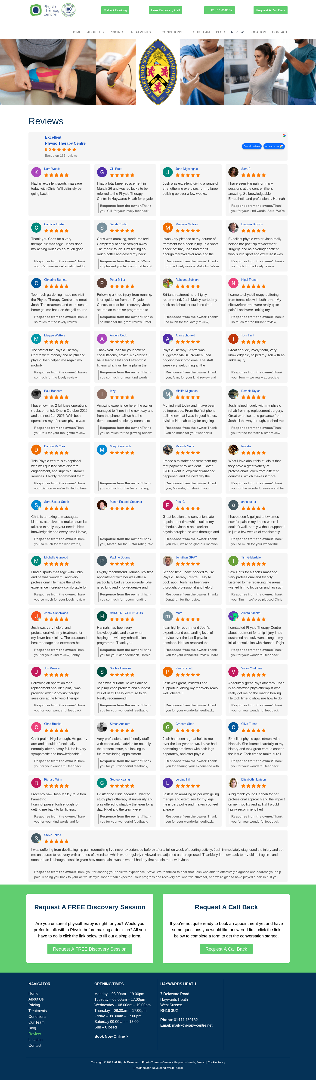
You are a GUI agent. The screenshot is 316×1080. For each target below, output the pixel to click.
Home (76, 32)
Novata (246, 446)
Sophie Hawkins (120, 668)
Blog (220, 32)
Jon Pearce (51, 668)
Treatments (140, 32)
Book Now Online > (111, 1036)
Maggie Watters (54, 335)
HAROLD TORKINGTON (126, 613)
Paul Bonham (53, 391)
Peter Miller (117, 279)
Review (237, 32)
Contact (280, 32)
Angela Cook (118, 335)
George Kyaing (120, 779)
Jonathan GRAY (186, 557)
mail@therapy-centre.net (192, 1025)
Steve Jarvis (52, 835)
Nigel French (249, 279)
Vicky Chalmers (252, 668)
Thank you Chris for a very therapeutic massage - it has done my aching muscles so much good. (57, 244)
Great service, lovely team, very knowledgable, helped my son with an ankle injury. (256, 355)
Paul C (180, 501)
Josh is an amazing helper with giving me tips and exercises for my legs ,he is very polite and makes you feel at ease (191, 801)
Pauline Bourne (120, 557)
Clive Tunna (249, 724)
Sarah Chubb (118, 224)
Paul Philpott (184, 668)
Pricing (116, 32)
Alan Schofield (185, 335)
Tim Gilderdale (251, 557)
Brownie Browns (252, 224)
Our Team (201, 32)
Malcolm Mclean (187, 224)
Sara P (246, 169)
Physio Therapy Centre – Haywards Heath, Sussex (174, 1062)
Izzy (113, 391)
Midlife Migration (187, 391)
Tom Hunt (247, 335)
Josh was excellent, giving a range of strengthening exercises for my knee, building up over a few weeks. (191, 188)
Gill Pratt (116, 169)
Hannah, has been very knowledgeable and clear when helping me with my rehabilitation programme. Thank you (121, 635)
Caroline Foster (54, 224)
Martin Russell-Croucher (126, 501)
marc (179, 613)
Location (258, 32)
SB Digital (176, 1068)
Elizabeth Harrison (253, 779)
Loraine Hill (183, 779)
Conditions (172, 32)
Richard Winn (53, 779)
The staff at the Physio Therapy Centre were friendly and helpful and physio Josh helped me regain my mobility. (58, 357)
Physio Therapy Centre (65, 143)
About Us (95, 32)
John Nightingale (187, 169)
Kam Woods (52, 169)
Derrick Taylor (250, 391)
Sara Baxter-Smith (56, 501)
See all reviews (252, 146)
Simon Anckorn (120, 724)
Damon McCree (54, 446)
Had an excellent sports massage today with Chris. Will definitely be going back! (56, 188)
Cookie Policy (216, 1062)
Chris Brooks (53, 724)
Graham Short (185, 724)
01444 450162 (186, 1020)
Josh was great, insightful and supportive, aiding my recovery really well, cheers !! (190, 688)
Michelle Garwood (56, 557)
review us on (272, 146)
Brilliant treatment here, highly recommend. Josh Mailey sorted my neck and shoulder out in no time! (190, 300)
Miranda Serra (185, 446)
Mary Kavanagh (120, 446)
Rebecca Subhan (187, 279)
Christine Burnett (55, 279)
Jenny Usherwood (56, 613)
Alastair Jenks (250, 613)
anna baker (248, 501)
